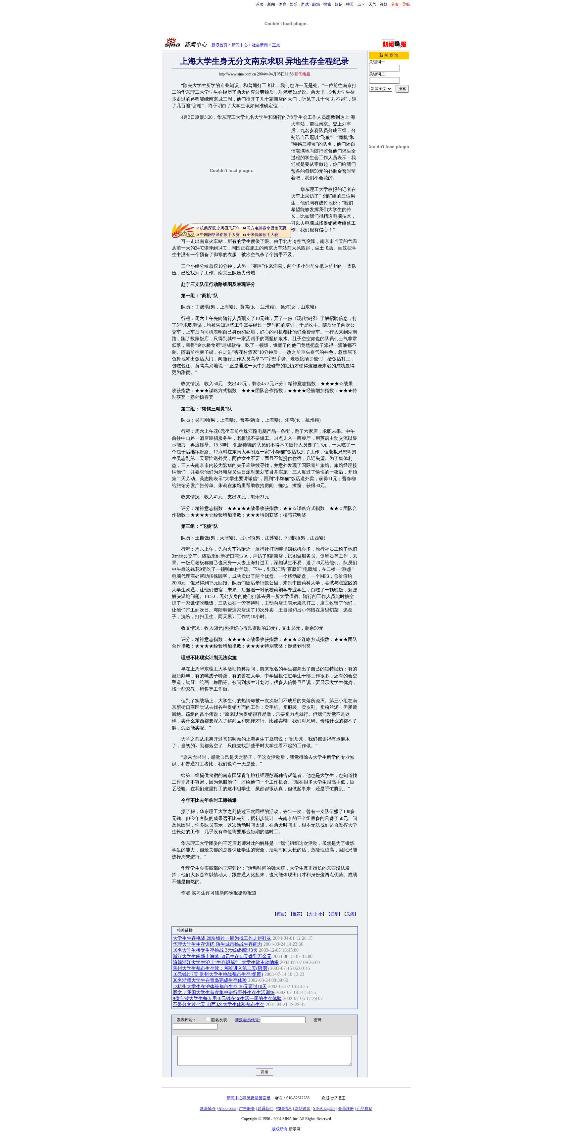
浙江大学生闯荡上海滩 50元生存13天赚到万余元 (222, 956)
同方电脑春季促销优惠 (266, 228)
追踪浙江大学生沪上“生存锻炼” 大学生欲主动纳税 (226, 962)
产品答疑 (364, 1108)
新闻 (271, 4)
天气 (372, 4)
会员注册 (346, 1108)
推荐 (297, 914)
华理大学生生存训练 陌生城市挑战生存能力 (217, 944)
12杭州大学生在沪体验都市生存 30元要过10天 (220, 986)
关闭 (350, 914)
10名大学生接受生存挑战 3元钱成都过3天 (215, 950)
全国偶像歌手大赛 (262, 234)
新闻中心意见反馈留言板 (248, 1098)
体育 (282, 4)
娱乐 (294, 4)
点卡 (361, 4)
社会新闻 (260, 45)
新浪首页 (219, 45)
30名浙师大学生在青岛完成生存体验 (210, 980)
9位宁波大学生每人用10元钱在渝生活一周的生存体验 (227, 998)
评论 (281, 914)
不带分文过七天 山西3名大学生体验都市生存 (218, 1004)
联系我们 (265, 1108)
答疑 (384, 4)
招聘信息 (284, 1108)
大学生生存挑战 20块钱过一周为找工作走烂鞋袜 (222, 938)
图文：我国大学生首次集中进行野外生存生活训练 (224, 992)
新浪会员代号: (247, 1020)
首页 (260, 4)
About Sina (227, 1108)
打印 (334, 914)
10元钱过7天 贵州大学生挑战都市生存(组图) (218, 974)
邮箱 (316, 4)
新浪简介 (208, 1108)
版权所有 (280, 1129)
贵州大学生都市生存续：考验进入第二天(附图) (221, 968)
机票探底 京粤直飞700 (219, 228)
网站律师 (302, 1108)
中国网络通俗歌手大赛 (220, 234)
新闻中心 (240, 45)
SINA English (324, 1108)
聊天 (350, 4)
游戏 (305, 4)
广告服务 (247, 1108)
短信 (339, 4)
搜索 (327, 4)
